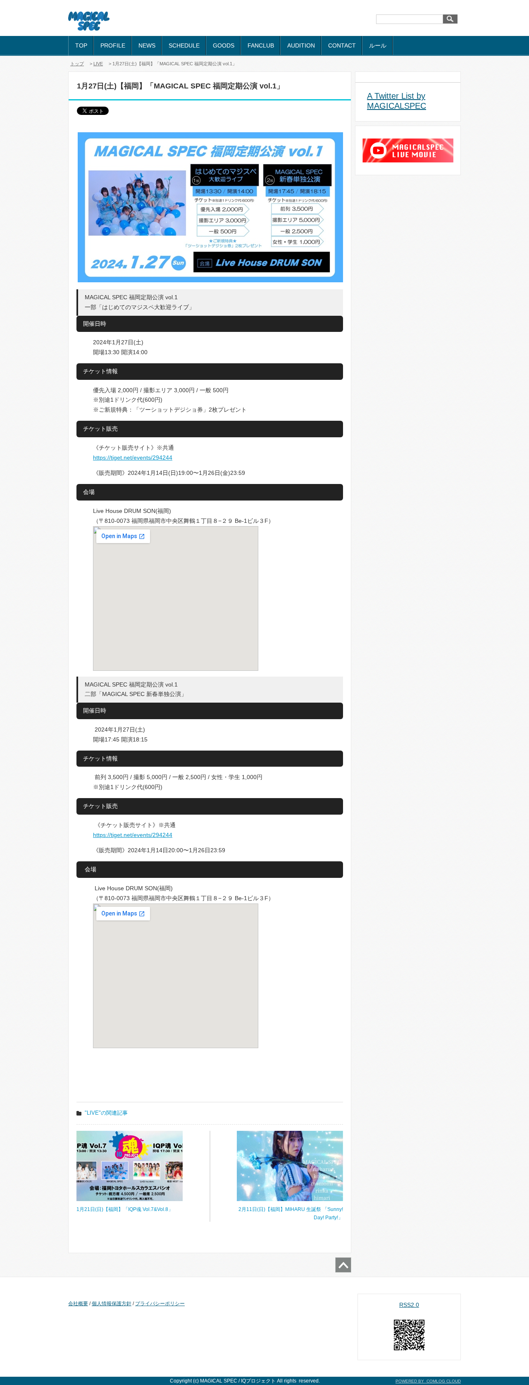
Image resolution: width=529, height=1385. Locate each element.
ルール (377, 45)
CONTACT (342, 45)
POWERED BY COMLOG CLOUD (428, 1381)
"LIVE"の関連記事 (106, 1113)
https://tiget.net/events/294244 (132, 457)
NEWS (146, 45)
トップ (77, 63)
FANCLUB (261, 45)
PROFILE (112, 45)
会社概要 (78, 1303)
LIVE (98, 63)
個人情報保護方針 (111, 1303)
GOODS (223, 45)
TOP (81, 45)
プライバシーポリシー (160, 1303)
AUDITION (301, 45)
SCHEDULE (184, 45)
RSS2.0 (409, 1305)
